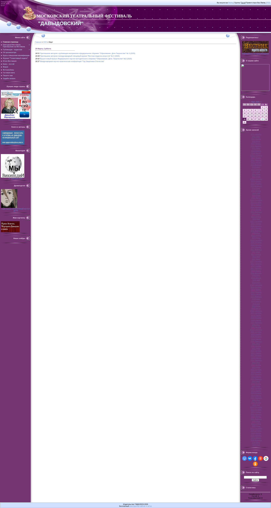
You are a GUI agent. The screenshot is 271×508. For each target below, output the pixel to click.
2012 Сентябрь (256, 155)
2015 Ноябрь (256, 224)
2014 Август (256, 198)
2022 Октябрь (256, 370)
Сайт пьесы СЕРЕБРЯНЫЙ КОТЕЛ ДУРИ (16, 210)
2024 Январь (256, 395)
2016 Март (256, 233)
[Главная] (9, 24)
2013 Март (256, 167)
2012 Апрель (256, 151)
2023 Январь (256, 377)
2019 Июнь (256, 306)
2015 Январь (256, 210)
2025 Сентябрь (256, 428)
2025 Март (256, 421)
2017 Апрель (256, 254)
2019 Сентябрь (256, 311)
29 (262, 119)
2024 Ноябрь (256, 412)
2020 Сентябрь (256, 330)
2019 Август (256, 308)
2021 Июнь (256, 348)
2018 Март (256, 275)
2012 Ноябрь (256, 158)
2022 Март (256, 363)
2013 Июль (256, 177)
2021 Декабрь (256, 355)
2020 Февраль (256, 323)
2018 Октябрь (256, 287)
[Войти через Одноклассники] (255, 464)
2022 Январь (256, 358)
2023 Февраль (256, 379)
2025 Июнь (256, 426)
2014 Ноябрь (256, 205)
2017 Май (256, 257)
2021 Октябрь (256, 351)
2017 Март (256, 252)
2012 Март (256, 148)
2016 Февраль (256, 231)
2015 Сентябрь (256, 221)
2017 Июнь (256, 259)
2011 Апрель (256, 139)
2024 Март (256, 400)
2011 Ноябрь (256, 144)
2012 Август (256, 153)
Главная (38, 42)
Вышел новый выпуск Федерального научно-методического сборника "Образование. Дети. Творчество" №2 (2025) (86, 59)
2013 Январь (256, 162)
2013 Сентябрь (256, 179)
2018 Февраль (256, 273)
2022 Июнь (256, 367)
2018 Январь (256, 271)
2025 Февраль (256, 419)
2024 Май (256, 405)
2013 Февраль (256, 165)
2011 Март (256, 137)
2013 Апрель (256, 170)
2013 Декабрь (256, 184)
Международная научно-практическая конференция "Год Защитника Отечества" (72, 61)
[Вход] (28, 29)
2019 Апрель (256, 301)
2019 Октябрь (256, 313)
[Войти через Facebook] (255, 458)
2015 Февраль (256, 212)
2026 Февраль (256, 440)
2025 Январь (256, 417)
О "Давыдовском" (16, 178)
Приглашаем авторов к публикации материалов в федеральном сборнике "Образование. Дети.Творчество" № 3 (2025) (87, 53)
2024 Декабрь (256, 414)
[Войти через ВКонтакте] (249, 458)
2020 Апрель (256, 327)
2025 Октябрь (256, 431)
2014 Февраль (256, 186)
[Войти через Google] (265, 458)
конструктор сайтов (137, 506)
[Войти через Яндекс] (260, 458)
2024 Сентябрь (256, 407)
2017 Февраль (256, 250)
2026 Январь (256, 438)
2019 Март (256, 299)
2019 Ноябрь (256, 315)
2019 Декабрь (256, 318)
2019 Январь (256, 294)
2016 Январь (256, 228)
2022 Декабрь (256, 374)
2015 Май (256, 219)
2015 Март (256, 214)
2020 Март (256, 325)
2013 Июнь (256, 174)
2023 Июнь (256, 386)
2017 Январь (256, 247)
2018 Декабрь (256, 292)
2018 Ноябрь (256, 290)
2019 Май (256, 304)
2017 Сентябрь (256, 261)
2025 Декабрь (256, 435)
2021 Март (256, 344)
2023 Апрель (256, 384)
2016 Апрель (256, 235)
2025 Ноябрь (256, 433)
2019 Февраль (256, 297)
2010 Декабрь (256, 134)
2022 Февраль (256, 360)
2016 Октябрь (256, 242)
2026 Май (256, 445)
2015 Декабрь (256, 226)
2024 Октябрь (256, 410)
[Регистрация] (18, 27)
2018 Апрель (256, 278)
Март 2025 (255, 102)
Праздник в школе (15, 120)
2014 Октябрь (256, 202)
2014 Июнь (256, 195)
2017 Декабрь (256, 268)
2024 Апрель (256, 403)
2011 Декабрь (256, 146)
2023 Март (256, 381)
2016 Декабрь (256, 245)
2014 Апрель (256, 191)
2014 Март (256, 188)
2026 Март (256, 443)
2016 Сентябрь (256, 240)
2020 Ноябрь (256, 334)
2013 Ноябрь (256, 181)
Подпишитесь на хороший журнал (255, 54)
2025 (45, 42)
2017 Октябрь (256, 264)
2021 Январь (256, 339)
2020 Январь (256, 320)
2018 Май (256, 280)
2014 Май (256, 193)
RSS (268, 3)
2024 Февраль (256, 398)
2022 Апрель (256, 365)
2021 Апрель (256, 346)
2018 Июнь (256, 282)
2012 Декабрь (256, 160)
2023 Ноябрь (256, 391)
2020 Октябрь (256, 332)
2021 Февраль (256, 341)
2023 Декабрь (256, 393)
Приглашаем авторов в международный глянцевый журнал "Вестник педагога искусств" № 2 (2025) (80, 56)
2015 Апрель (256, 217)
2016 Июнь (256, 238)
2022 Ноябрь (256, 372)
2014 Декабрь (256, 207)
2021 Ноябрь (256, 353)
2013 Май (256, 172)
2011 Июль (256, 141)
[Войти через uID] (244, 458)
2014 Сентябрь (256, 200)
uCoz (150, 506)
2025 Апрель (256, 424)
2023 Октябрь (256, 388)
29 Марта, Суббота (43, 49)
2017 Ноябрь (256, 266)
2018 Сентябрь (256, 285)
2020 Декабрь (256, 337)
